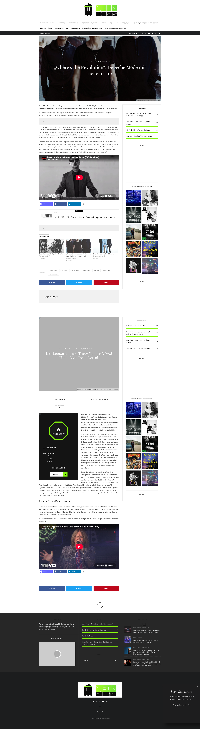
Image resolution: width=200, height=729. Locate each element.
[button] (46, 204)
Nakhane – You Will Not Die (135, 326)
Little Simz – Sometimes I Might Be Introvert (97, 624)
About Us (125, 23)
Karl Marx (96, 270)
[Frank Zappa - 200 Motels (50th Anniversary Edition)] (133, 249)
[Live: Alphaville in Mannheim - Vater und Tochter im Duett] (150, 266)
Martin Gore (106, 270)
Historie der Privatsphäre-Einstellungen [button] (86, 28)
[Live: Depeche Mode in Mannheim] (105, 246)
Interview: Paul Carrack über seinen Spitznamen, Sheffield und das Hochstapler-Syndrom (146, 652)
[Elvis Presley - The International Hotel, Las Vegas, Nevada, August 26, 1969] (133, 266)
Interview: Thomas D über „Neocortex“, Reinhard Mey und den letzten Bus (147, 631)
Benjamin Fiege (51, 296)
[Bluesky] (152, 33)
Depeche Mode (75, 270)
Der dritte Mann (87, 636)
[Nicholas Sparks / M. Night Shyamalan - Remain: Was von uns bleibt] (150, 249)
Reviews (62, 23)
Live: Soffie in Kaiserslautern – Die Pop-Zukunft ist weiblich (145, 641)
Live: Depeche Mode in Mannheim (104, 254)
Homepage (44, 23)
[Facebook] (139, 33)
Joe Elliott (63, 580)
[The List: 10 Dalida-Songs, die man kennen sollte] (150, 198)
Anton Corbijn (53, 270)
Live (134, 637)
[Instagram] (145, 33)
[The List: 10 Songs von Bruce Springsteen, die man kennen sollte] (133, 232)
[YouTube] (149, 33)
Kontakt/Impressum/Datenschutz (145, 23)
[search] (116, 660)
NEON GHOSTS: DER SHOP (111, 23)
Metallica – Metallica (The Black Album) (139, 136)
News (52, 23)
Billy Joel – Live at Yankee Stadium (138, 130)
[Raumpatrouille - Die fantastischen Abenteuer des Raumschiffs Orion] (150, 232)
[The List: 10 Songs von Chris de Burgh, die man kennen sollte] (133, 215)
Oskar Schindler (54, 274)
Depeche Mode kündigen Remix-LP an (51, 254)
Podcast (85, 23)
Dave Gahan (64, 270)
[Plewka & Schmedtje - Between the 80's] (150, 215)
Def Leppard (53, 580)
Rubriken (94, 23)
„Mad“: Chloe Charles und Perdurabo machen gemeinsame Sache (84, 217)
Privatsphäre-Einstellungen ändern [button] (54, 28)
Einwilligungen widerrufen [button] (115, 28)
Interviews (73, 23)
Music (66, 349)
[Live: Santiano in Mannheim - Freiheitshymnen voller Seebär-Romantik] (133, 198)
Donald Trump (86, 270)
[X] (142, 33)
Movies (61, 349)
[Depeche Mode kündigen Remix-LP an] (51, 246)
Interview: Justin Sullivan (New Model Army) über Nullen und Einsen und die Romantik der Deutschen (147, 664)
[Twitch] (106, 701)
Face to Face (137, 627)
